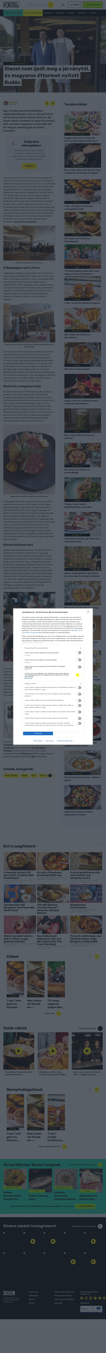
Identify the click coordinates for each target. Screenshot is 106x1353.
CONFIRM (38, 733)
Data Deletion (38, 741)
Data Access (50, 741)
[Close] (89, 612)
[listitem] (53, 648)
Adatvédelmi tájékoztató (65, 741)
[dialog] (53, 676)
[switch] (78, 652)
